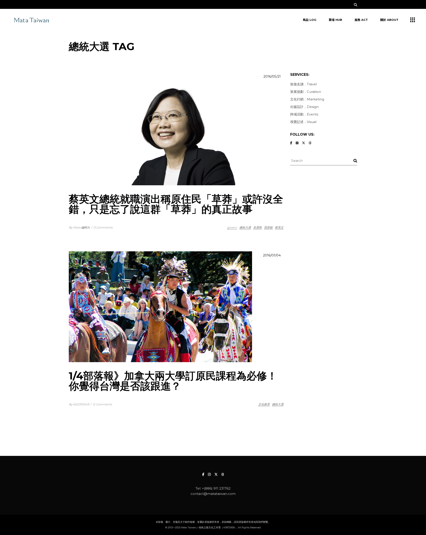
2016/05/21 (272, 76)
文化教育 (264, 404)
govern (232, 227)
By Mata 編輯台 (79, 227)
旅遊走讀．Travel (303, 84)
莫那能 (268, 227)
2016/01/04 (272, 255)
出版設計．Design (304, 107)
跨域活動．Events (304, 114)
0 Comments (103, 227)
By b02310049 (79, 404)
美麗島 (257, 227)
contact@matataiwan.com (213, 494)
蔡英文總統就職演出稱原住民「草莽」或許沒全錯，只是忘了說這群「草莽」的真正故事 (176, 204)
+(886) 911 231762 (216, 488)
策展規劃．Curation (305, 92)
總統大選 (245, 227)
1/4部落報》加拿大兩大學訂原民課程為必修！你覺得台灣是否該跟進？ (173, 380)
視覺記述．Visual (303, 122)
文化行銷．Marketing (307, 99)
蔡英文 (279, 227)
